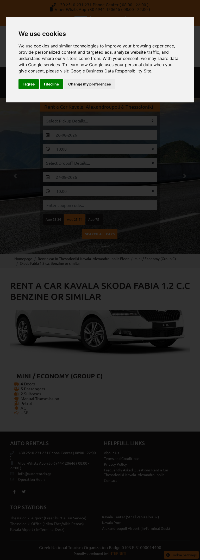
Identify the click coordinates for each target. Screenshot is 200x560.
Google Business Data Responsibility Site (111, 70)
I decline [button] (51, 84)
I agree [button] (29, 84)
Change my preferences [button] (89, 84)
